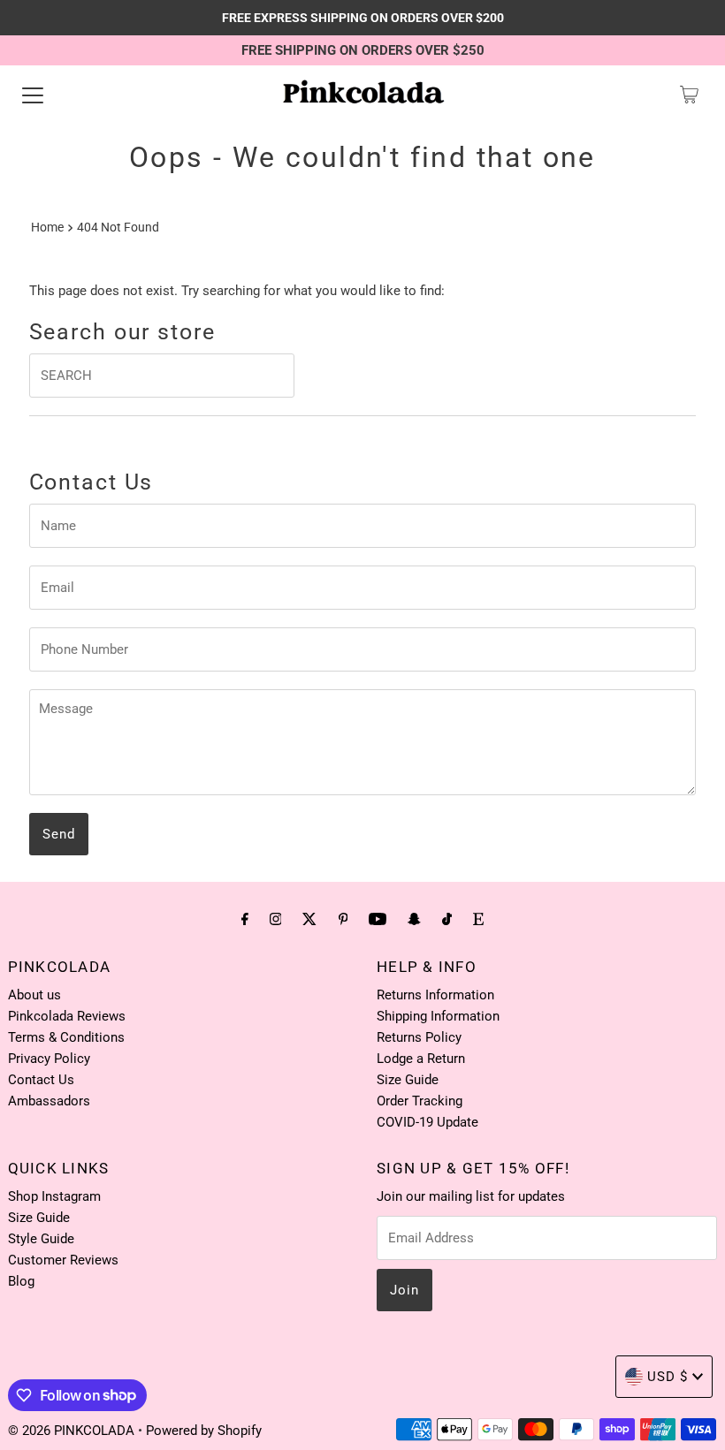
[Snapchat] (414, 919)
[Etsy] (478, 919)
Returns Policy (419, 1037)
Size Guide (408, 1080)
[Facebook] (244, 919)
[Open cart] (689, 94)
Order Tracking (419, 1101)
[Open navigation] (33, 94)
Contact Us (41, 1080)
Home (47, 227)
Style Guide (41, 1239)
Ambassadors (49, 1101)
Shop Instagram (54, 1196)
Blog (21, 1281)
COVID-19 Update (427, 1122)
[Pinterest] (343, 919)
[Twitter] (309, 919)
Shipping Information (438, 1016)
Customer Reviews (63, 1260)
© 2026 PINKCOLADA (73, 1431)
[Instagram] (276, 919)
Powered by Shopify (204, 1431)
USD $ (667, 1377)
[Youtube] (377, 919)
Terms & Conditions (66, 1037)
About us (34, 995)
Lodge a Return (421, 1059)
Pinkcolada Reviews (67, 1016)
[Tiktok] (447, 919)
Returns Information (435, 995)
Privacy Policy (49, 1059)
